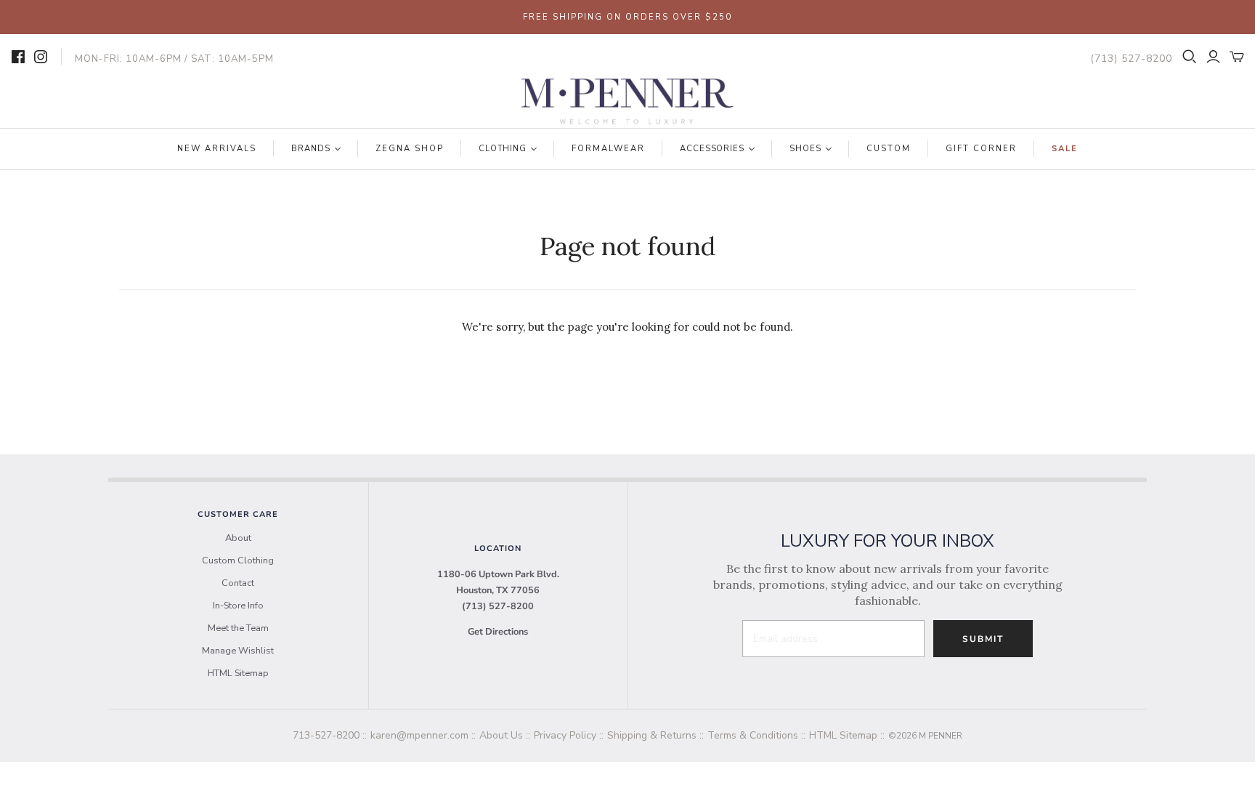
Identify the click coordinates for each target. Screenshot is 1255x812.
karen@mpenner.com (419, 735)
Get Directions (498, 631)
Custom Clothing (238, 560)
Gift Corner (981, 148)
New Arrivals (216, 148)
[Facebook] (18, 56)
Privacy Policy (565, 735)
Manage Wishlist (238, 650)
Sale (1065, 148)
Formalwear (608, 148)
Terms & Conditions (752, 735)
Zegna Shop (409, 148)
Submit (983, 639)
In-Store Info (238, 605)
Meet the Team (238, 628)
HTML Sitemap (238, 673)
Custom (888, 148)
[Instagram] (40, 56)
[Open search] (1189, 56)
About (238, 537)
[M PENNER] (627, 102)
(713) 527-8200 (498, 606)
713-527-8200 (326, 735)
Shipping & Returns (651, 735)
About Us (501, 735)
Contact (238, 583)
